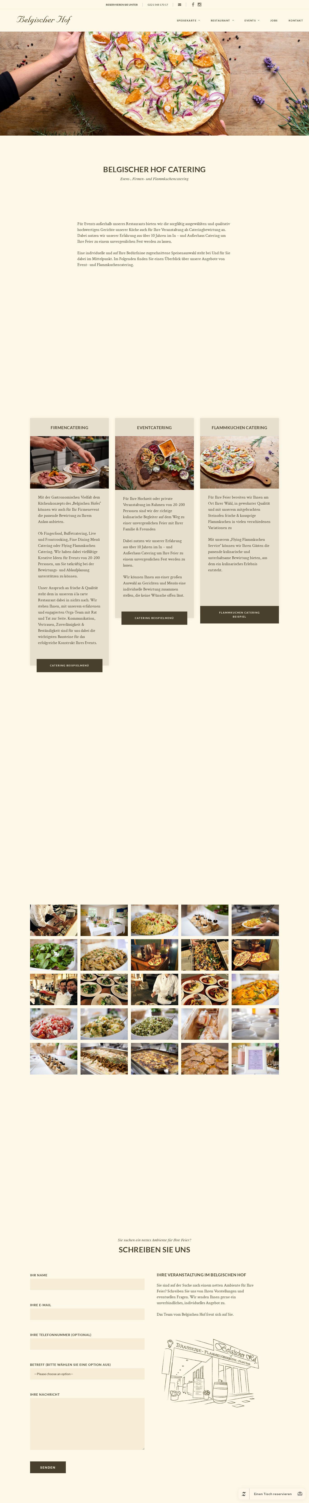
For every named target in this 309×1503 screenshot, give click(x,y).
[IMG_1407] (53, 1024)
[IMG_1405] (204, 920)
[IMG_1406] (104, 955)
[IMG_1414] (104, 1058)
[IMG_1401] (104, 920)
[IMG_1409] (154, 1024)
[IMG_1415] (154, 1058)
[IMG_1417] (255, 920)
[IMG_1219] (255, 955)
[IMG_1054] (204, 955)
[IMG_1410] (204, 1024)
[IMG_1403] (53, 955)
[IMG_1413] (53, 1058)
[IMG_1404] (255, 989)
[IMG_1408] (104, 1024)
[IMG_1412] (255, 1024)
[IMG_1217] (154, 955)
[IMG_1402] (154, 920)
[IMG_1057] (53, 920)
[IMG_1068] (104, 989)
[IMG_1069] (154, 989)
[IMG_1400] (255, 1058)
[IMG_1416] (204, 1058)
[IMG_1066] (53, 989)
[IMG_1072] (204, 989)
